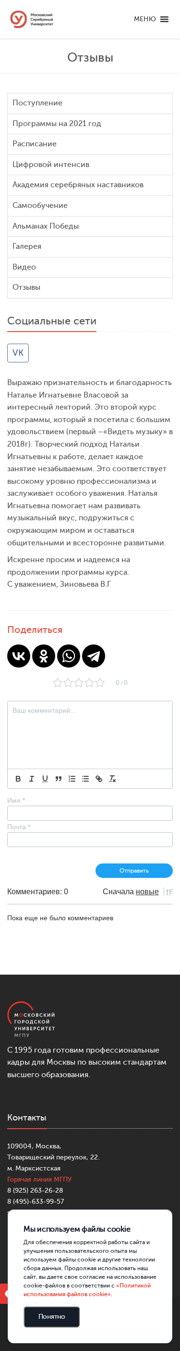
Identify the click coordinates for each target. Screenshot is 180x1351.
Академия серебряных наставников (78, 184)
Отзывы (26, 287)
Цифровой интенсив (50, 164)
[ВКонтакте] (18, 656)
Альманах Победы (45, 226)
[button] (145, 19)
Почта (18, 827)
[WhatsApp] (68, 656)
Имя (16, 800)
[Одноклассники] (43, 656)
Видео (24, 267)
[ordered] (72, 779)
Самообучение (40, 205)
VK (18, 353)
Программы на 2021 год (56, 123)
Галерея (26, 246)
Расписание (34, 144)
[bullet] (85, 779)
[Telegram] (93, 656)
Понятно (51, 1316)
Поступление (37, 103)
